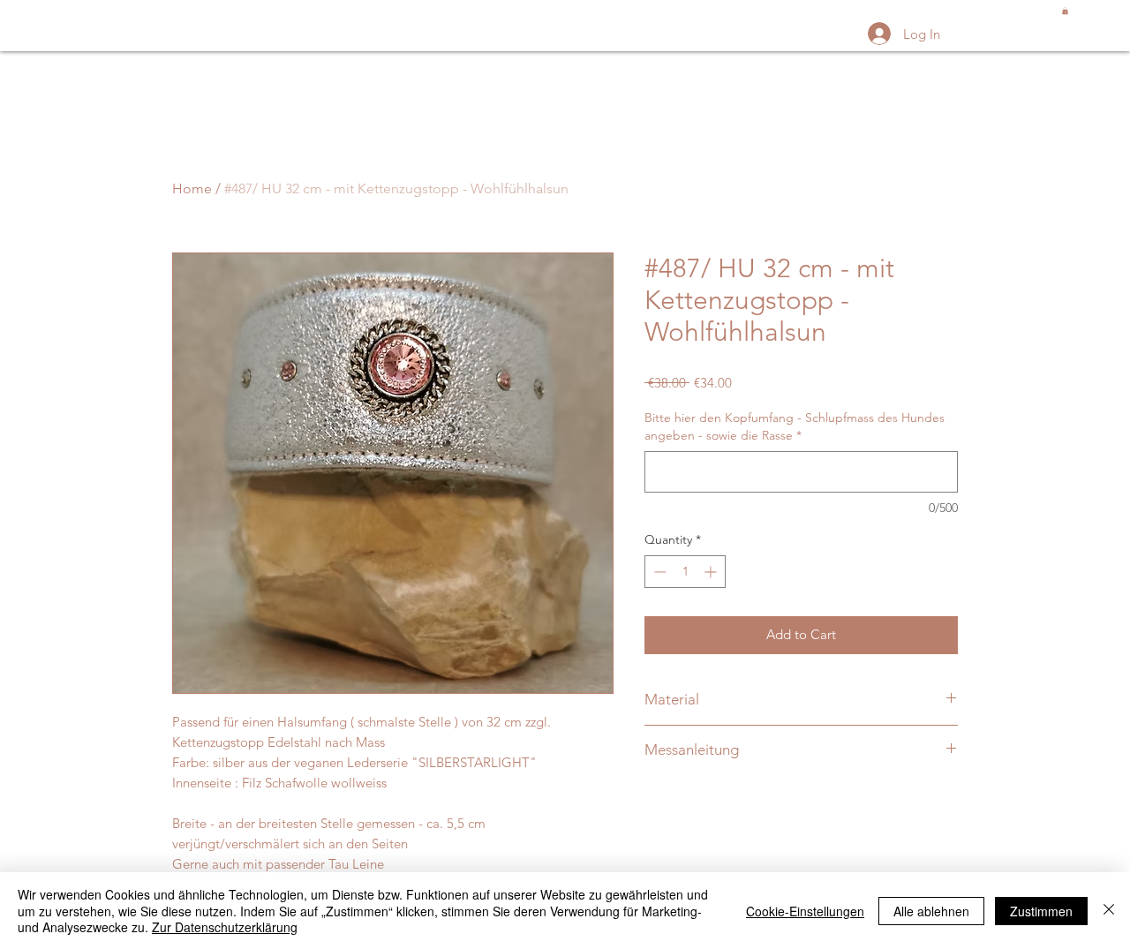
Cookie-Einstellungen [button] (805, 911)
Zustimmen (1041, 911)
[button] (1065, 10)
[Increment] (712, 571)
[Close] (1108, 910)
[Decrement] (658, 571)
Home (192, 188)
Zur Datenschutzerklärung (225, 927)
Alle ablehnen (931, 911)
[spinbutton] (685, 571)
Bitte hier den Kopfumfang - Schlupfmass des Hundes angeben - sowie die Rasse (794, 426)
